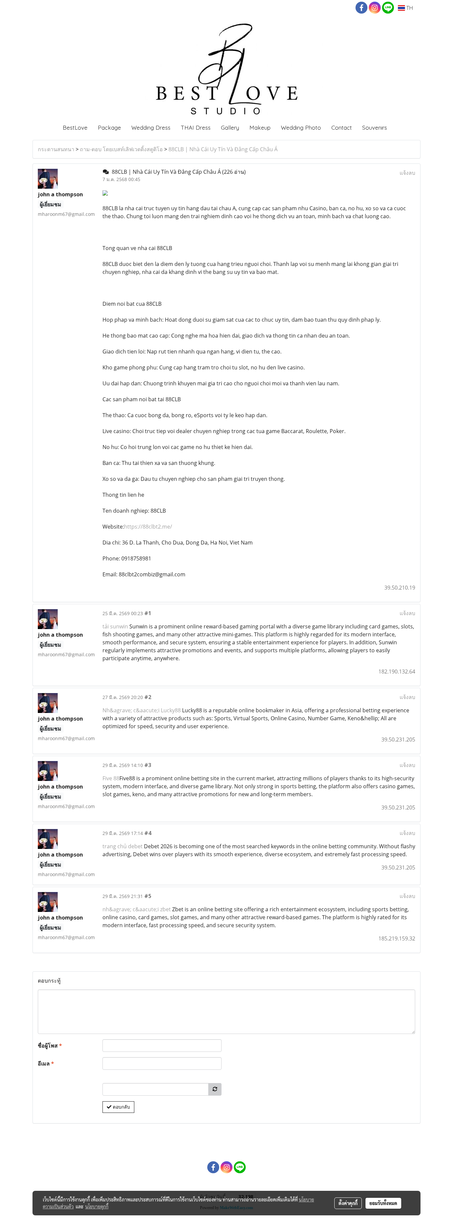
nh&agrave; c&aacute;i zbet (136, 909)
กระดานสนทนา (56, 149)
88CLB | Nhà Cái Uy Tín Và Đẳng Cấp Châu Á (223, 149)
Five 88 (110, 778)
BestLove (75, 127)
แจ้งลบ (407, 172)
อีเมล (46, 1063)
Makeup (260, 127)
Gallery (230, 127)
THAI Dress (196, 127)
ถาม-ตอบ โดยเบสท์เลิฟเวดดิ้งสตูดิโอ (121, 149)
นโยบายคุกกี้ (96, 1206)
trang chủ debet (122, 846)
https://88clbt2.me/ (148, 526)
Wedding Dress (150, 127)
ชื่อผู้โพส (50, 1045)
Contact (341, 127)
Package (109, 127)
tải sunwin (115, 626)
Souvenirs (374, 127)
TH (409, 8)
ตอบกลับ (120, 1107)
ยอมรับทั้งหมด (383, 1203)
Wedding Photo (301, 127)
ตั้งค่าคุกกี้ (348, 1203)
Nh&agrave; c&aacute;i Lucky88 (141, 710)
